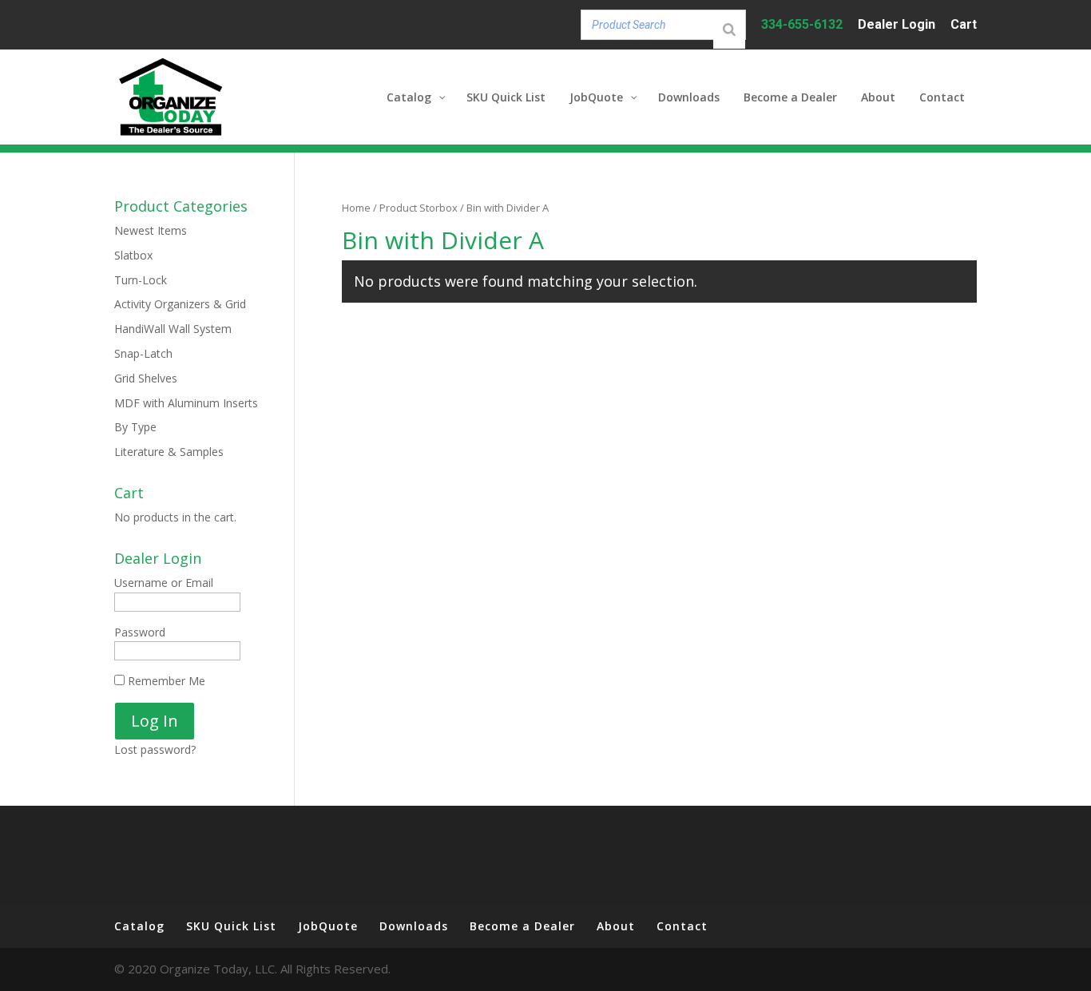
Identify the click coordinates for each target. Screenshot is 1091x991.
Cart (963, 25)
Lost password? (155, 749)
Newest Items (150, 230)
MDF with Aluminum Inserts (186, 402)
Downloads (413, 926)
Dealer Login (896, 25)
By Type (135, 426)
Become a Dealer (522, 926)
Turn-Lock (140, 279)
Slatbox (133, 255)
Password (139, 632)
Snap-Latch (143, 353)
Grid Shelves (145, 378)
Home (356, 207)
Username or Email (163, 582)
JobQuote (328, 926)
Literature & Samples (169, 451)
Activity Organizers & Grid (180, 303)
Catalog (139, 926)
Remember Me (165, 680)
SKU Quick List (231, 926)
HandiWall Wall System (173, 328)
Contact (682, 926)
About (616, 926)
